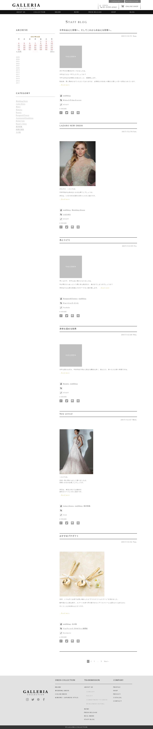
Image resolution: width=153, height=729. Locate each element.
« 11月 (19, 51)
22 (41, 47)
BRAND (58, 12)
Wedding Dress (78, 210)
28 (35, 49)
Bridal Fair (20, 121)
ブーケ (76, 303)
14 (35, 45)
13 (30, 45)
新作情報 (87, 506)
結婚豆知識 (20, 129)
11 (19, 45)
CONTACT (117, 701)
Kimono (19, 110)
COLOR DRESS (61, 694)
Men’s (18, 107)
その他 (74, 624)
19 (24, 47)
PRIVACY (117, 694)
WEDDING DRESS (62, 691)
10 (52, 43)
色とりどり (65, 240)
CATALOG (117, 697)
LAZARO (67, 214)
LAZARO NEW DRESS (71, 125)
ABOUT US (20, 12)
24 (52, 47)
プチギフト (78, 628)
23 (46, 47)
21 (35, 47)
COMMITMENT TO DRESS (96, 700)
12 (24, 45)
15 (41, 45)
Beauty (66, 384)
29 (41, 49)
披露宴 (85, 628)
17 (52, 45)
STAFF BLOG (89, 719)
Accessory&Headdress (24, 118)
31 (52, 49)
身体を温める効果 (68, 328)
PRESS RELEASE (95, 12)
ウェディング (68, 628)
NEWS (76, 12)
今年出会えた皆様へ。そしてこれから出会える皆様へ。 (86, 30)
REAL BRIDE (89, 716)
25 (19, 49)
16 (46, 45)
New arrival (66, 414)
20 (30, 47)
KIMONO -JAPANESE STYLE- (67, 697)
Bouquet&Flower (70, 299)
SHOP (113, 12)
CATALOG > (117, 1)
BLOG (132, 12)
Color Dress (68, 506)
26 (24, 49)
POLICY (89, 696)
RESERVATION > (133, 1)
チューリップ (68, 303)
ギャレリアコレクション (72, 100)
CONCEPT (90, 692)
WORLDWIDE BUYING (95, 704)
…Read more (65, 85)
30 (46, 49)
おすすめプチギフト (69, 536)
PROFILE (117, 687)
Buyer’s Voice (21, 124)
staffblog (67, 95)
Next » (106, 661)
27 (30, 49)
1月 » (52, 51)
